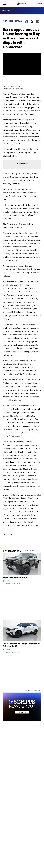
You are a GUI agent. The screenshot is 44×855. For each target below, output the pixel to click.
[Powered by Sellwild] (37, 690)
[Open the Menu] (4, 4)
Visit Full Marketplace (33, 550)
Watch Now (37, 3)
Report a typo (9, 534)
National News (12, 21)
